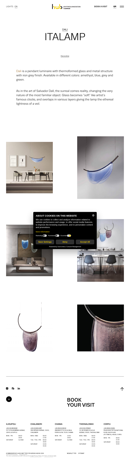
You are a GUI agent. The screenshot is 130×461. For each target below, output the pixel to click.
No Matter (23, 453)
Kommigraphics (11, 453)
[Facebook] (13, 388)
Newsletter (71, 453)
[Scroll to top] (122, 389)
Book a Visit (100, 7)
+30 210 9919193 (11, 428)
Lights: (11, 7)
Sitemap (81, 453)
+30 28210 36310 (60, 428)
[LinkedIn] (19, 388)
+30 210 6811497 (36, 428)
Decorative (65, 56)
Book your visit (81, 403)
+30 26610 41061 (109, 428)
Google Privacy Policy (35, 455)
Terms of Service (48, 455)
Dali (65, 30)
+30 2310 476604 (84, 428)
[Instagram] (7, 388)
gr (114, 7)
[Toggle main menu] (121, 6)
